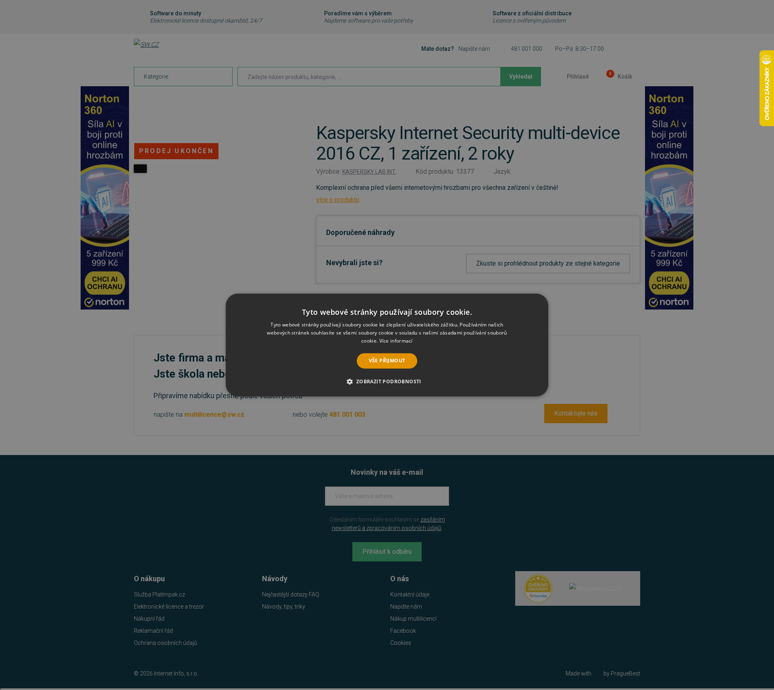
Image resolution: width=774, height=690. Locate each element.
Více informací (396, 340)
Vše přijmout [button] (387, 360)
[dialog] (387, 344)
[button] (387, 382)
